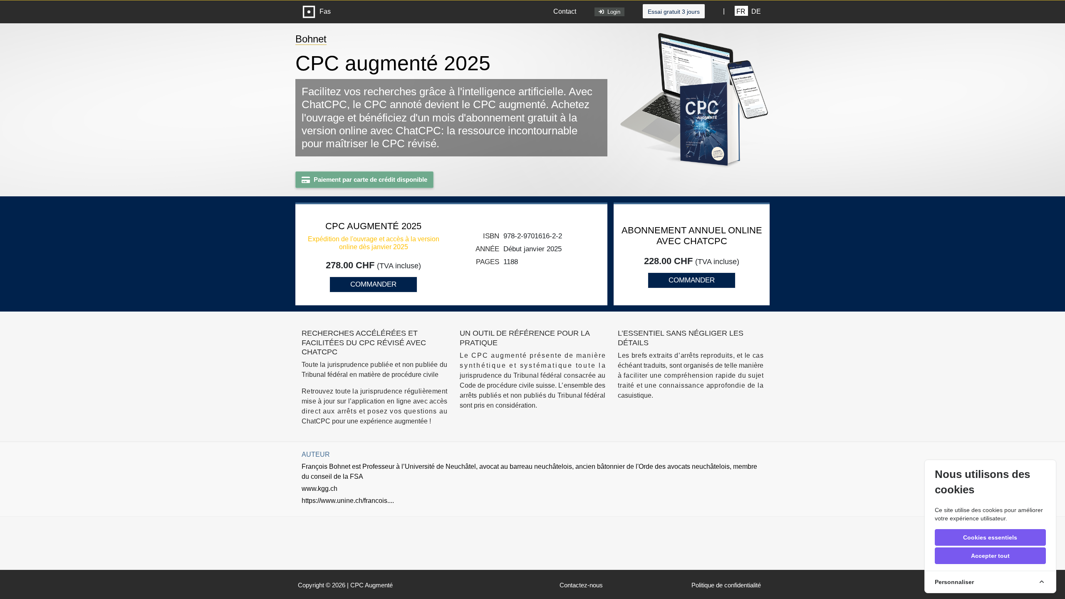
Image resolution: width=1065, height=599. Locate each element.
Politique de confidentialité (726, 585)
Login (612, 12)
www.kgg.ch (319, 488)
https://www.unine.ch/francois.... (348, 500)
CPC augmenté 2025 (373, 226)
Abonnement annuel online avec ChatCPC (692, 235)
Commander (373, 284)
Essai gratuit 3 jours (674, 11)
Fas (323, 11)
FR (741, 11)
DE (756, 11)
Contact (564, 11)
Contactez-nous (581, 585)
